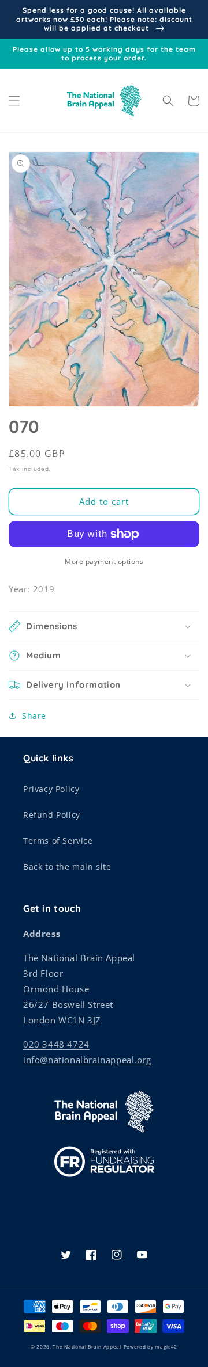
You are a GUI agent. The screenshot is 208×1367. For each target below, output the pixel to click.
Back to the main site (67, 866)
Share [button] (34, 715)
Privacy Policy (51, 788)
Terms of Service (58, 840)
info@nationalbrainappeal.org (87, 1059)
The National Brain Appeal (87, 1346)
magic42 (166, 1346)
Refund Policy (51, 814)
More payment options (104, 561)
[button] (14, 100)
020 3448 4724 (56, 1044)
